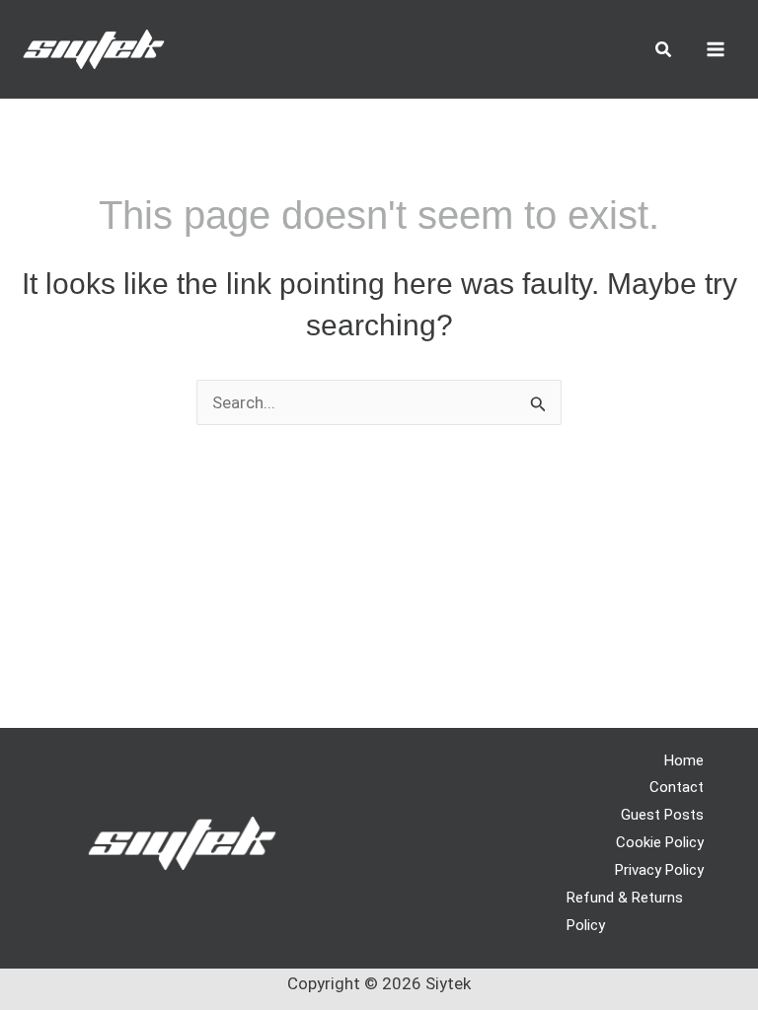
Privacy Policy (659, 870)
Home (684, 760)
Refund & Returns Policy (625, 911)
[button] (664, 51)
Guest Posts (662, 815)
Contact (676, 787)
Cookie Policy (660, 842)
